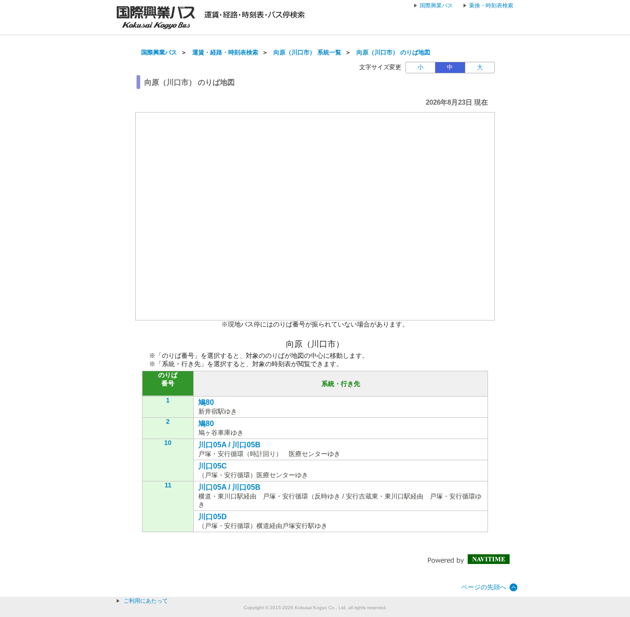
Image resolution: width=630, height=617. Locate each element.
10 (168, 442)
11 (168, 485)
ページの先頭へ (483, 587)
